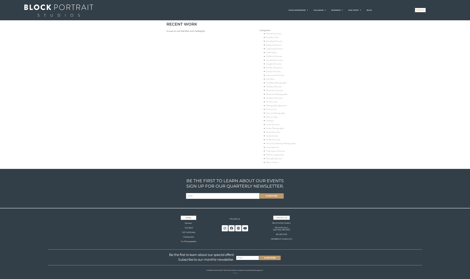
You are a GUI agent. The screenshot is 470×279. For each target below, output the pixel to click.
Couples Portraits (273, 63)
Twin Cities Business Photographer (281, 143)
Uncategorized (272, 147)
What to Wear (272, 162)
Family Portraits (273, 71)
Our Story (353, 10)
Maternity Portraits (274, 90)
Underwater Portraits (275, 151)
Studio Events (272, 135)
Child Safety (271, 52)
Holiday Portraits (274, 86)
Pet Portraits (271, 101)
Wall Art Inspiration (275, 154)
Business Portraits (274, 45)
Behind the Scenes (273, 33)
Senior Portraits (273, 132)
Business (335, 10)
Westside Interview (274, 158)
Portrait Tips (271, 116)
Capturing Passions (274, 48)
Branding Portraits (274, 41)
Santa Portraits (272, 124)
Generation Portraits (275, 75)
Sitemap (235, 273)
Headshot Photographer (276, 82)
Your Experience (297, 10)
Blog (369, 10)
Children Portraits (274, 56)
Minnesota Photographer (277, 94)
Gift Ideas (270, 79)
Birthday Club (272, 37)
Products (270, 120)
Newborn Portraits (274, 98)
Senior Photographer (275, 128)
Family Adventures (274, 67)
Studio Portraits (273, 139)
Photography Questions (276, 105)
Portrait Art (271, 109)
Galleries (318, 10)
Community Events (274, 60)
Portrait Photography (275, 113)
